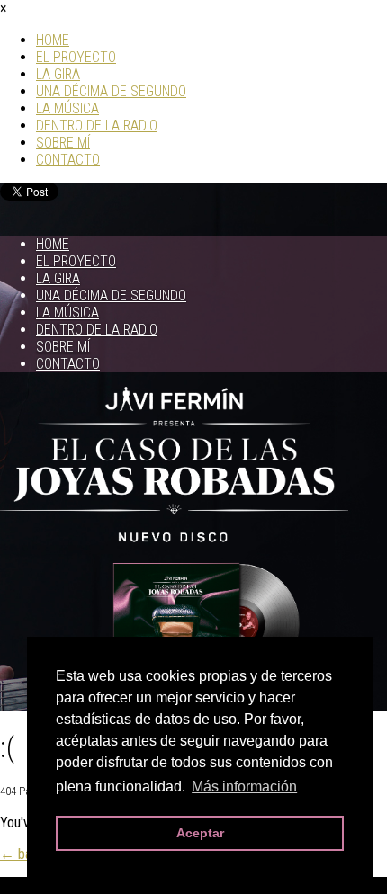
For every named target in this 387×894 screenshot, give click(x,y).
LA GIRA (58, 74)
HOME (52, 40)
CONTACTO (68, 159)
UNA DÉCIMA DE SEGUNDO (111, 91)
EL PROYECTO (76, 57)
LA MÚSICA (67, 108)
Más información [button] (244, 786)
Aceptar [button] (200, 833)
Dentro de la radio (97, 125)
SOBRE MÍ (63, 142)
